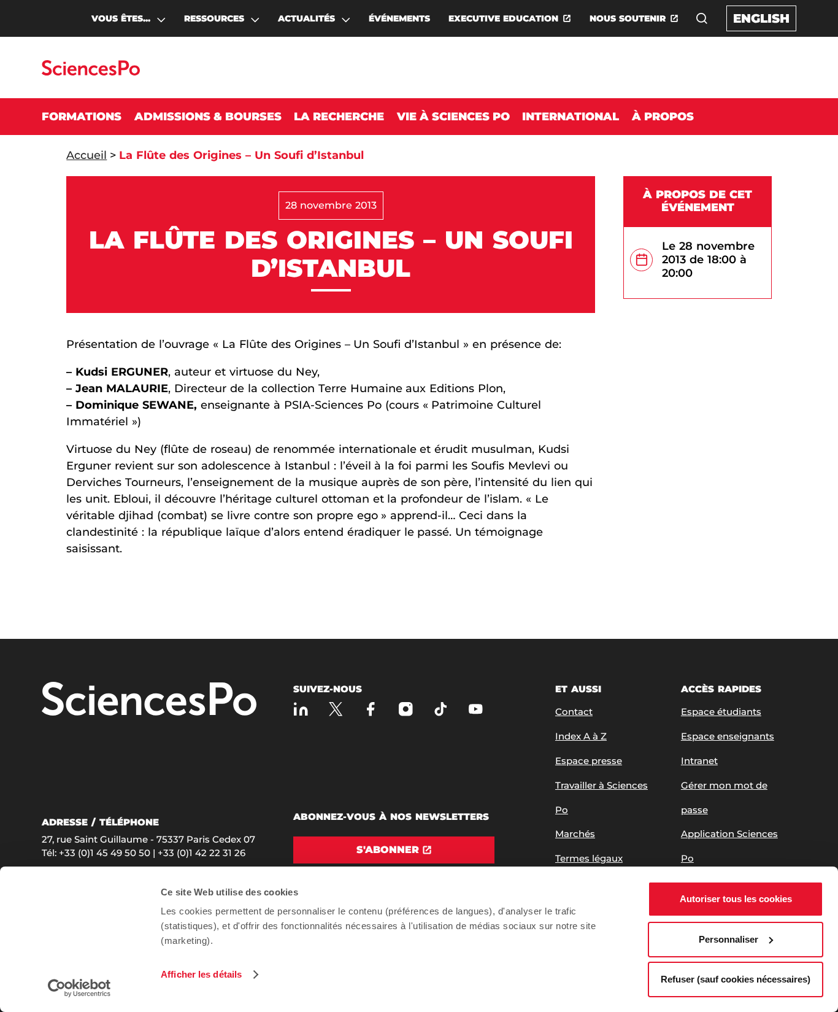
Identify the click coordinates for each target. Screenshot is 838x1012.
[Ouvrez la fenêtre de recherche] (702, 18)
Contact (574, 711)
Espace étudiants (721, 711)
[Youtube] (475, 709)
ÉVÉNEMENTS (399, 18)
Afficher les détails (201, 974)
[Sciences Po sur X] (336, 709)
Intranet (699, 761)
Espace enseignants (727, 736)
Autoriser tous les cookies (736, 899)
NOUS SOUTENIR (628, 18)
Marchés (575, 834)
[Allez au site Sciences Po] (90, 72)
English (761, 18)
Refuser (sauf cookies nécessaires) (735, 979)
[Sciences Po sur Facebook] (371, 709)
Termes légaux (589, 858)
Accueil (86, 155)
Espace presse (588, 761)
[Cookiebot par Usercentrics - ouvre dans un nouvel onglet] (79, 988)
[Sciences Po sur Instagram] (405, 709)
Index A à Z (581, 736)
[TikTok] (440, 709)
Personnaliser (728, 939)
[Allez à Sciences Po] (149, 700)
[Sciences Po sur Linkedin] (301, 709)
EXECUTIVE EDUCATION (503, 18)
